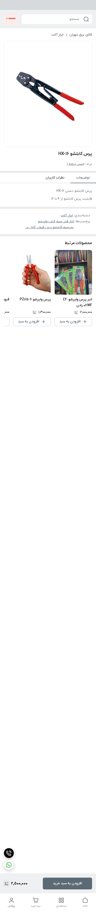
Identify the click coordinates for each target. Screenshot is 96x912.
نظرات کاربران (55, 177)
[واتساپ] (9, 865)
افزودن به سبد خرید (67, 883)
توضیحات (83, 177)
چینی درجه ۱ (75, 164)
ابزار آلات (57, 34)
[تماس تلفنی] (9, 853)
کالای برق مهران (80, 34)
